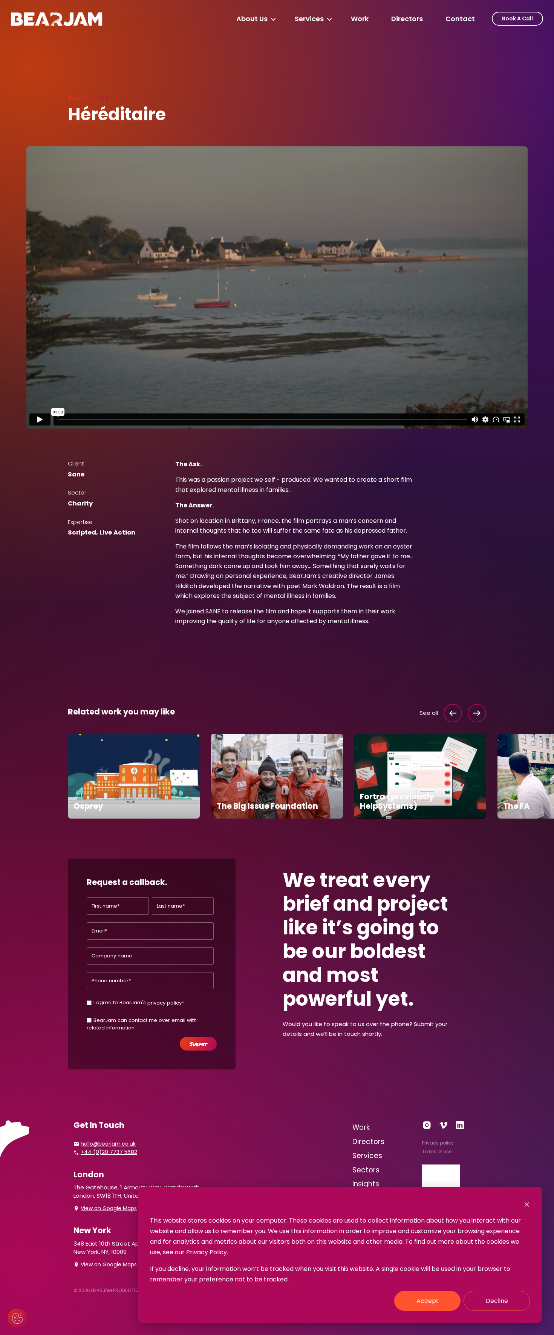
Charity (80, 503)
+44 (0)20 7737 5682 (109, 1152)
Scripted (82, 532)
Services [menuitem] (309, 18)
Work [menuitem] (360, 18)
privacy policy (164, 1002)
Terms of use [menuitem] (436, 1151)
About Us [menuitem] (252, 18)
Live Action (117, 532)
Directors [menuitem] (407, 18)
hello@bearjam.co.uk (108, 1144)
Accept (427, 1301)
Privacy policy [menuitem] (438, 1143)
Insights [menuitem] (365, 1184)
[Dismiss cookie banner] (527, 1204)
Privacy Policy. (207, 1252)
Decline (497, 1301)
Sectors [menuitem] (366, 1170)
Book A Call (517, 18)
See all (428, 713)
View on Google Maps (109, 1208)
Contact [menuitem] (460, 18)
